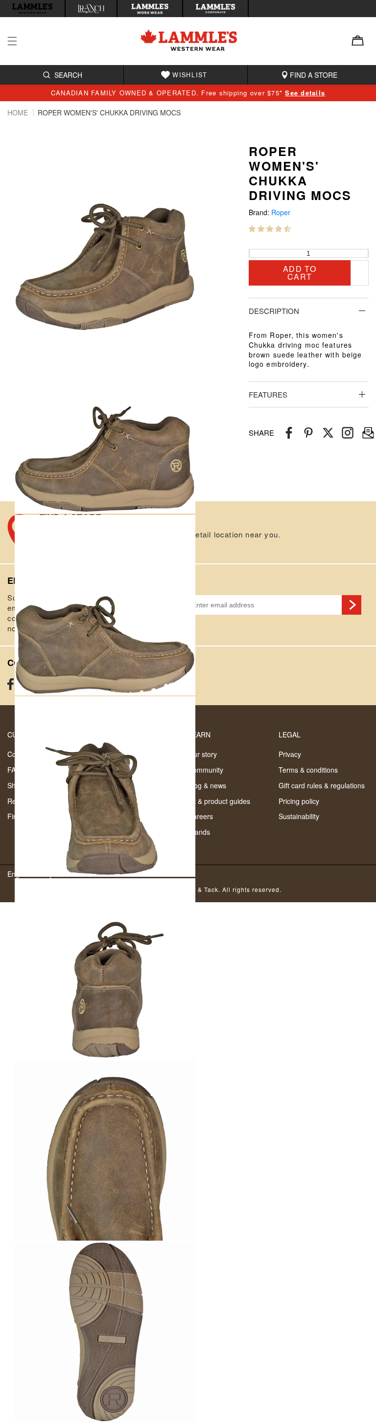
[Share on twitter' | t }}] (328, 433)
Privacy (290, 754)
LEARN (199, 734)
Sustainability (299, 816)
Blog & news (207, 785)
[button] (270, 228)
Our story (202, 754)
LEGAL (290, 734)
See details (305, 92)
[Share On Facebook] (289, 433)
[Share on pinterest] (308, 433)
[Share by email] (347, 433)
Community (205, 770)
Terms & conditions (308, 770)
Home (18, 112)
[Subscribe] (351, 605)
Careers (200, 816)
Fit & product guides (219, 801)
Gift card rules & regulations (322, 785)
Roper (280, 212)
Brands (199, 832)
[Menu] (18, 41)
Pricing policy (299, 801)
